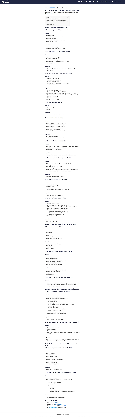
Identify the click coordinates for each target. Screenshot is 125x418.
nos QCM (64, 405)
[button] (67, 17)
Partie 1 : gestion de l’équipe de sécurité (53, 18)
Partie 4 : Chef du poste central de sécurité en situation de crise (57, 23)
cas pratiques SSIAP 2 (59, 404)
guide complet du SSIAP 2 (53, 407)
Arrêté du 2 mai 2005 (49, 13)
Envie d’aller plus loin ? (50, 24)
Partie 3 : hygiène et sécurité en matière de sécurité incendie (57, 21)
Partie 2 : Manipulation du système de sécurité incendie (56, 20)
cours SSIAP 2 (55, 402)
